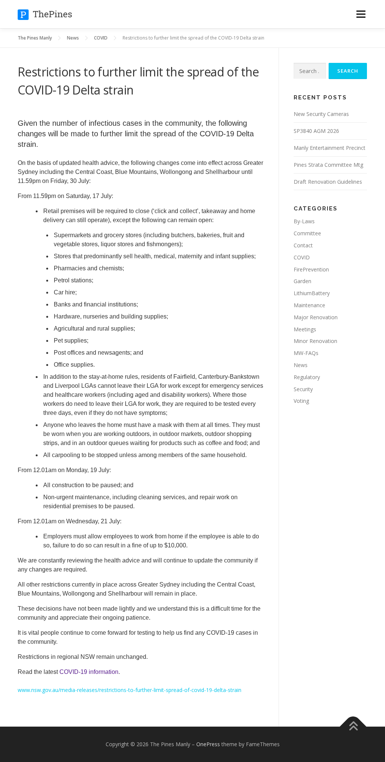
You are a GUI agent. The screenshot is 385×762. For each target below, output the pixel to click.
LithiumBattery (312, 293)
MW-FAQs (306, 353)
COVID (302, 257)
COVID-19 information (88, 672)
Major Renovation (316, 317)
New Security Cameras (321, 113)
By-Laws (304, 221)
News (301, 365)
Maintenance (309, 305)
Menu (360, 14)
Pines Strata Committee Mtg (328, 164)
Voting (301, 400)
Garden (302, 281)
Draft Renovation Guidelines (328, 181)
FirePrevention (311, 269)
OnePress (208, 744)
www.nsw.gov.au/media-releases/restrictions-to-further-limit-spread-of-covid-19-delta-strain (129, 689)
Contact (303, 245)
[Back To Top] (353, 726)
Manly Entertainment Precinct (329, 147)
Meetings (305, 329)
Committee (307, 233)
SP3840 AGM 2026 (316, 130)
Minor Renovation (315, 340)
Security (303, 389)
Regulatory (307, 377)
